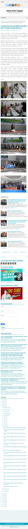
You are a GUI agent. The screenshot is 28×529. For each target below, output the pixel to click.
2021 (3, 495)
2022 (3, 493)
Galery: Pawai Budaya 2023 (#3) (14, 210)
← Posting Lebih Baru (6, 252)
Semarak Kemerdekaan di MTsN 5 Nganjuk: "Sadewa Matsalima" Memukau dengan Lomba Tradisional (17, 222)
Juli (4, 417)
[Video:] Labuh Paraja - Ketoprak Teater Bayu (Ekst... (14, 427)
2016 (3, 506)
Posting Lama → (23, 252)
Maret (5, 426)
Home (2, 21)
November (6, 409)
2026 (3, 399)
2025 (3, 401)
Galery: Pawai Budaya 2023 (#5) (14, 231)
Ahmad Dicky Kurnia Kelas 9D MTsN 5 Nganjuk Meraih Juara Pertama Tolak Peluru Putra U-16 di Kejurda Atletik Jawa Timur (13, 388)
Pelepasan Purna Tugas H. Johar (10, 486)
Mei (4, 422)
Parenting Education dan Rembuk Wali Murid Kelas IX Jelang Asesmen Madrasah (14, 27)
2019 (3, 500)
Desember (6, 407)
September (6, 413)
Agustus (5, 415)
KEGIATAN (7, 21)
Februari (6, 489)
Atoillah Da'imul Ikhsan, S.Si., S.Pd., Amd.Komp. (14, 525)
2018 (3, 502)
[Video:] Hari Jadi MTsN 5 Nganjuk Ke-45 (12, 450)
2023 (3, 406)
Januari (5, 491)
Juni (4, 419)
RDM (3, 330)
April (5, 424)
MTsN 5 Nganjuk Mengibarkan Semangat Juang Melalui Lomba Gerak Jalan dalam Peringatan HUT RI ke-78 (16, 201)
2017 (3, 504)
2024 (3, 404)
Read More (12, 207)
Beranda (15, 252)
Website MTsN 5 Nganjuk (14, 10)
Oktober (6, 411)
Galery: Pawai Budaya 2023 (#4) (14, 241)
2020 (3, 498)
